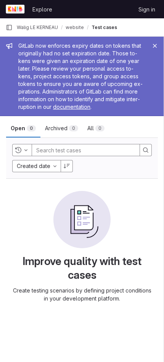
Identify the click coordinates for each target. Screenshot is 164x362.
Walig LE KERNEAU (37, 27)
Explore (42, 9)
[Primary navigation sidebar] (9, 27)
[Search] (146, 150)
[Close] (154, 45)
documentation (71, 106)
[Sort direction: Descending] (67, 166)
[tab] (23, 128)
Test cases (104, 27)
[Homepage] (15, 9)
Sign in (146, 9)
